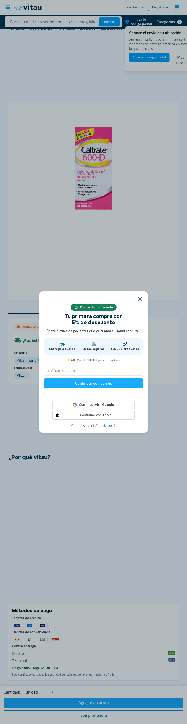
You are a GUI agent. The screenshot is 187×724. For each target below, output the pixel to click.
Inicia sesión (108, 425)
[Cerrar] (140, 299)
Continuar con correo (93, 383)
